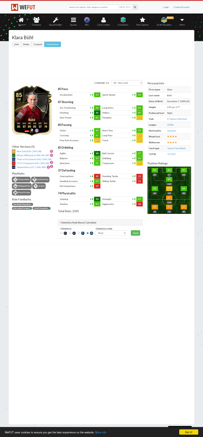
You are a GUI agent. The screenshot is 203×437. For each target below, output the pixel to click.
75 (139, 135)
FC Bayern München (177, 119)
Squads (73, 24)
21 (139, 181)
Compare (37, 44)
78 (169, 188)
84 (139, 158)
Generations (52, 44)
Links (16, 44)
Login (166, 7)
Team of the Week (176, 148)
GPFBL (170, 124)
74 (139, 117)
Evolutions (123, 24)
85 (97, 117)
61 (169, 197)
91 (97, 112)
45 (97, 176)
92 (97, 199)
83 (97, 94)
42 (139, 203)
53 (169, 206)
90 (97, 153)
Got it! (188, 432)
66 (97, 140)
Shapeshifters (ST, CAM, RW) (31, 167)
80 (139, 112)
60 (154, 206)
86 (139, 94)
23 (139, 176)
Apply (136, 233)
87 (139, 153)
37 (97, 186)
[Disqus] (101, 334)
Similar (26, 44)
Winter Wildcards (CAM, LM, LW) (33, 155)
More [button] (182, 24)
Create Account (182, 7)
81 (97, 135)
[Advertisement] (132, 55)
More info (100, 432)
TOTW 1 (171, 154)
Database (36, 24)
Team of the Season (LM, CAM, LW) (34, 159)
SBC (87, 24)
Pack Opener (142, 24)
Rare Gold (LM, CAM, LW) (29, 151)
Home (21, 24)
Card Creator (103, 24)
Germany (171, 130)
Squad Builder (55, 24)
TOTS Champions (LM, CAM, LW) (33, 163)
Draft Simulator (165, 21)
